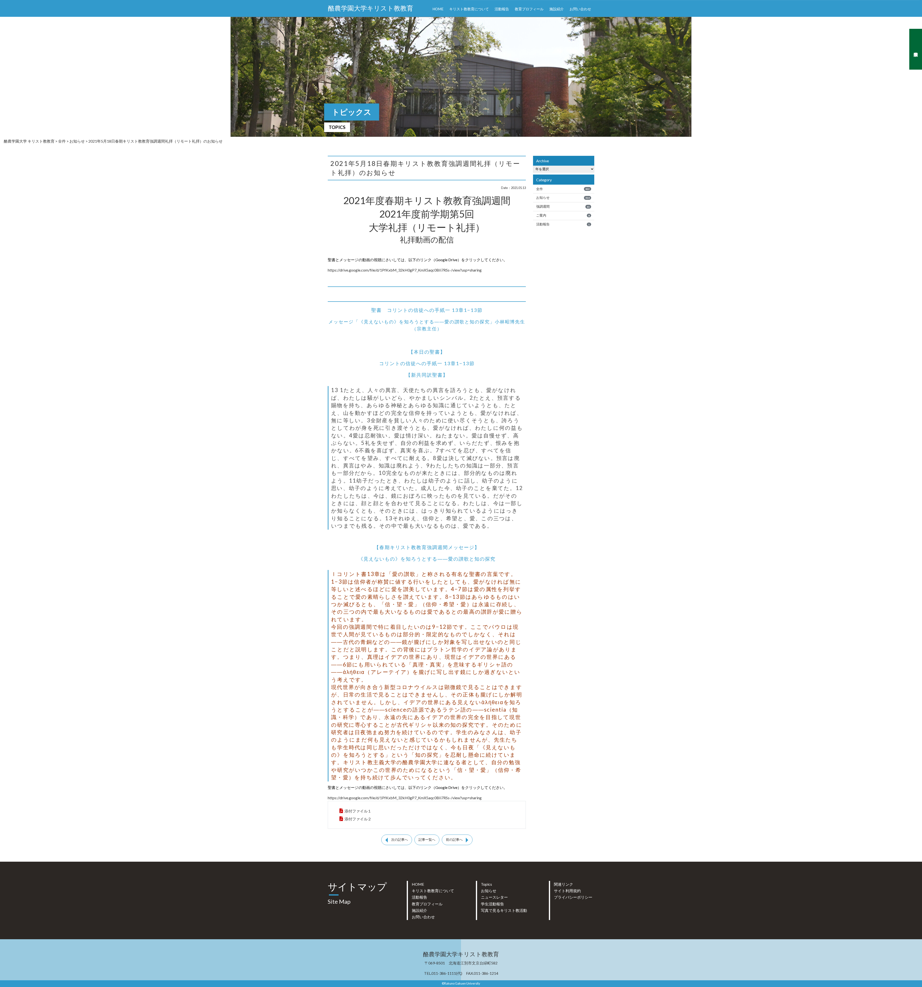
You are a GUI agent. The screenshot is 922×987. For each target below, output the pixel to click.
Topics (486, 884)
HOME (437, 9)
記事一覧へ (427, 840)
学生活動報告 (492, 904)
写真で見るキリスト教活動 (504, 910)
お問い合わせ (580, 9)
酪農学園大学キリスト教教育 (370, 8)
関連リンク (563, 884)
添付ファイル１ (358, 811)
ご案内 (563, 215)
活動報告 (502, 9)
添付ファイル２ (358, 819)
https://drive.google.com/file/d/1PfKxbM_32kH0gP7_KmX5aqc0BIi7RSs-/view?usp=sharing (405, 270)
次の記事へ (399, 840)
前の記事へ (454, 840)
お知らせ (563, 198)
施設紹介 (556, 9)
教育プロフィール (529, 9)
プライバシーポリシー (573, 897)
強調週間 (563, 206)
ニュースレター (494, 897)
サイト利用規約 (567, 890)
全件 (563, 189)
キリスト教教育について (469, 9)
